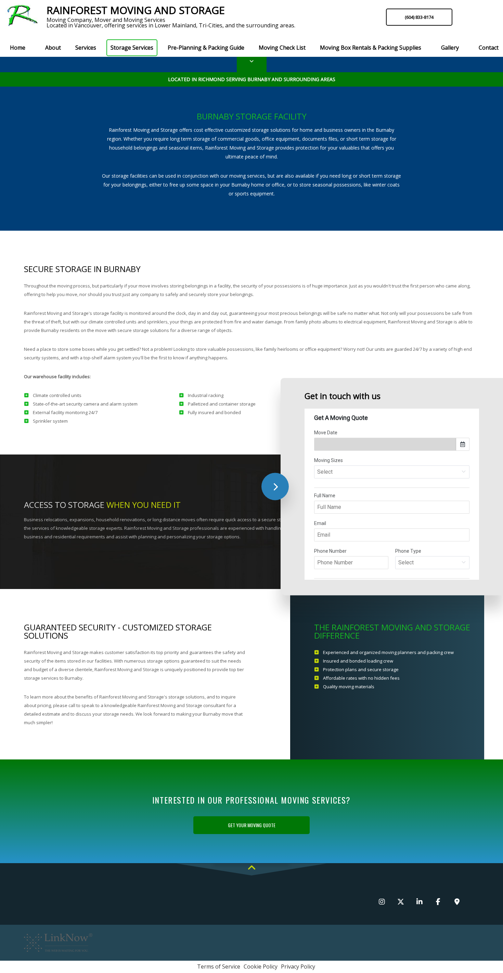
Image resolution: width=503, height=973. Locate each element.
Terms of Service (218, 966)
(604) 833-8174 (419, 17)
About (53, 47)
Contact (489, 47)
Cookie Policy (261, 966)
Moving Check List (282, 47)
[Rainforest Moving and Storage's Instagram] (381, 902)
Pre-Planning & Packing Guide (206, 47)
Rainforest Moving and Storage (136, 10)
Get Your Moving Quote (251, 825)
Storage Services (132, 47)
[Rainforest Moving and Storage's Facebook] (438, 902)
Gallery (450, 47)
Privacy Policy (298, 966)
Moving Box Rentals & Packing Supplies (370, 47)
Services (85, 47)
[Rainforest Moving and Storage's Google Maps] (457, 902)
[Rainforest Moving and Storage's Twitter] (400, 902)
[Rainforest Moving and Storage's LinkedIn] (419, 902)
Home (17, 47)
